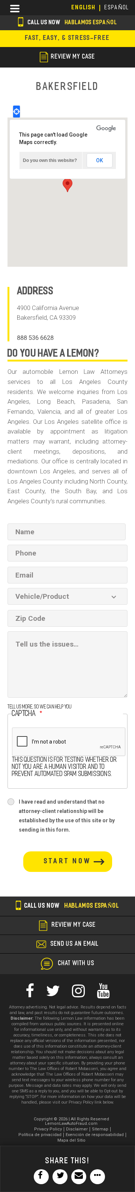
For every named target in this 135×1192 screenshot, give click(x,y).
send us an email (75, 944)
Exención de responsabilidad (95, 1134)
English (84, 8)
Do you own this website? (50, 160)
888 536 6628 (35, 337)
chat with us (76, 964)
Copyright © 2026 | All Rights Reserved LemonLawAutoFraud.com (71, 1121)
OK (99, 160)
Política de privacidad (40, 1134)
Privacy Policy (48, 1129)
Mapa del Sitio (71, 1140)
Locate (16, 112)
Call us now (72, 23)
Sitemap (100, 1129)
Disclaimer (77, 1129)
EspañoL (117, 8)
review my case (73, 57)
